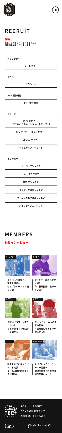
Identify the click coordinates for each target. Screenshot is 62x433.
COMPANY (27, 411)
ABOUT (37, 406)
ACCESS (26, 416)
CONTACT (39, 416)
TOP (23, 406)
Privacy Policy (10, 426)
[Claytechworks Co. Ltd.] (9, 10)
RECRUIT (39, 411)
